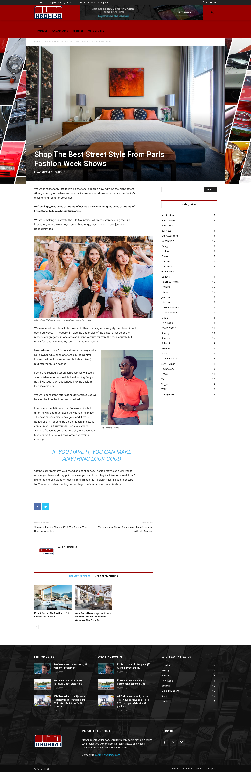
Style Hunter (168, 363)
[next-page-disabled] (42, 627)
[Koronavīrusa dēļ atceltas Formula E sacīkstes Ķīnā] (42, 684)
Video (164, 379)
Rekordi (165, 343)
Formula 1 (167, 261)
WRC (164, 389)
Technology (167, 368)
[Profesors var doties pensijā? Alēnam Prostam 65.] (42, 668)
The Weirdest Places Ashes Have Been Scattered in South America (125, 529)
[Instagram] (207, 2)
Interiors (166, 292)
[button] (212, 12)
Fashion (47, 41)
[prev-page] (36, 627)
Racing (165, 333)
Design (165, 246)
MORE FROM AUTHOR (106, 576)
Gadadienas (167, 271)
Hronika (165, 286)
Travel (164, 374)
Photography (168, 327)
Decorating (167, 240)
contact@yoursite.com (107, 754)
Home (37, 41)
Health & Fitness (170, 281)
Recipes (165, 338)
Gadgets (166, 276)
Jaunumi (165, 297)
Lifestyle (166, 302)
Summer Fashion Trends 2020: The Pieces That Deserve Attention (60, 529)
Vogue (164, 384)
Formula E (167, 266)
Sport (164, 353)
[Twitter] (211, 2)
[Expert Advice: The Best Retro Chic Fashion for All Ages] (53, 597)
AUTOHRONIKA (44, 172)
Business (166, 230)
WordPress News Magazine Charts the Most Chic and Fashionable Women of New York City (93, 616)
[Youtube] (215, 2)
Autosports (167, 225)
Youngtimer (167, 394)
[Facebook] (203, 2)
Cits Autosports (169, 235)
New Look (167, 322)
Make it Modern (170, 307)
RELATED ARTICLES (79, 576)
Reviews (165, 348)
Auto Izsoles (168, 220)
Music (164, 317)
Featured (166, 256)
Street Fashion (169, 358)
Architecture (168, 215)
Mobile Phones (169, 312)
